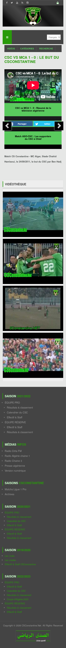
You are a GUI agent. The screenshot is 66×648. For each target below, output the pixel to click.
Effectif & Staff (14, 417)
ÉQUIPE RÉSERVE (15, 422)
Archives (9, 494)
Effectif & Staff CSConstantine (20, 564)
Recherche (46, 48)
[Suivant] (59, 126)
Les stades (10, 560)
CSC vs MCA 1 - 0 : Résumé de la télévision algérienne (33, 109)
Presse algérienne (15, 465)
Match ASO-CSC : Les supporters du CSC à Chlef (33, 138)
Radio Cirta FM (13, 451)
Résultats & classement (20, 407)
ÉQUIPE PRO (12, 402)
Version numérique (15, 470)
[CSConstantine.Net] (33, 16)
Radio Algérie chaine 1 (17, 456)
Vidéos (11, 48)
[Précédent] (7, 126)
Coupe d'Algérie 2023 (17, 599)
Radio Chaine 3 (13, 460)
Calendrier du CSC (17, 412)
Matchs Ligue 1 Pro (15, 489)
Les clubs (10, 555)
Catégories (27, 48)
